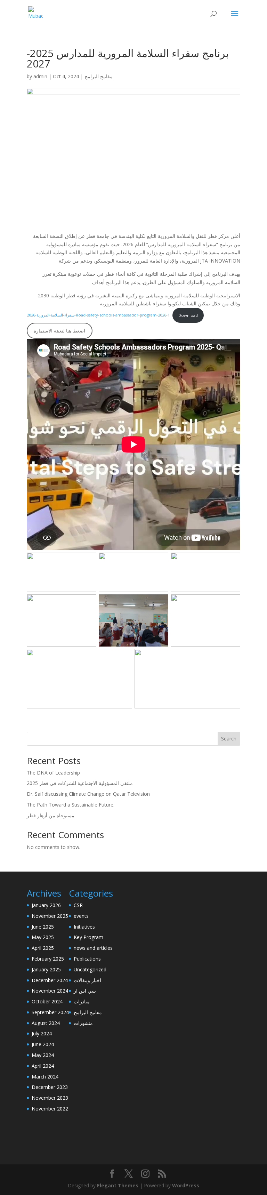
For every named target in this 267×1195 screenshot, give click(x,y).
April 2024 (43, 1065)
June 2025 (43, 926)
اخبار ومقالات (87, 980)
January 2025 (46, 969)
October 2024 (47, 1001)
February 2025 (48, 958)
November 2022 (50, 1108)
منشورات (83, 1023)
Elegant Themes (117, 1185)
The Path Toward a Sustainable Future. (70, 804)
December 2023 (50, 1087)
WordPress (185, 1185)
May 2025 (43, 937)
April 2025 (43, 948)
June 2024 (43, 1044)
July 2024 (42, 1033)
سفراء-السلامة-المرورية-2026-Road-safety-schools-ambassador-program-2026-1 (98, 315)
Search (228, 738)
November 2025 (50, 916)
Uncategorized (90, 969)
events (81, 916)
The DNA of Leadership (53, 772)
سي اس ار (85, 990)
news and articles (93, 948)
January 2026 (46, 905)
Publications (87, 958)
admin (40, 76)
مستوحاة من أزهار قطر (50, 815)
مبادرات (82, 1001)
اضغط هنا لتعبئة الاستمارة (59, 330)
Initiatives (84, 926)
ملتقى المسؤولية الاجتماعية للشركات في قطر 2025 (80, 783)
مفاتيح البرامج (98, 76)
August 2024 (46, 1023)
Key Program (88, 937)
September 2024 (50, 1012)
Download (188, 315)
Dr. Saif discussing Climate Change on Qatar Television (88, 794)
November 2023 (50, 1097)
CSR (78, 905)
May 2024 (43, 1055)
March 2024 (45, 1076)
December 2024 (50, 980)
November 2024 (50, 990)
